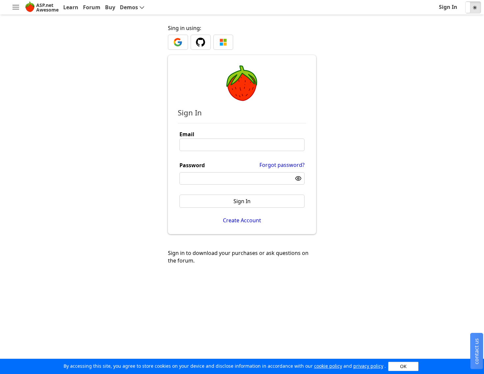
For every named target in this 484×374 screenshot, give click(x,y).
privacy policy (368, 366)
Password (192, 165)
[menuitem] (15, 8)
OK (403, 366)
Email (186, 134)
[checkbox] (473, 7)
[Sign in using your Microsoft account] (223, 42)
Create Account (242, 220)
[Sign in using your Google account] (178, 42)
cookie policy (328, 366)
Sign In (242, 201)
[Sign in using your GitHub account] (201, 42)
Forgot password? (282, 165)
